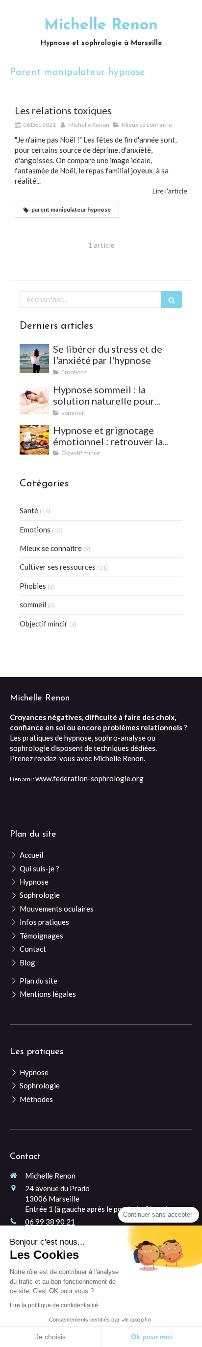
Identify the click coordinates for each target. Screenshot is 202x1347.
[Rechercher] (171, 299)
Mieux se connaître (51, 548)
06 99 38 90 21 (50, 1221)
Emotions (35, 529)
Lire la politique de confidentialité (54, 1305)
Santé (29, 510)
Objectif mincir (44, 623)
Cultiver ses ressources (58, 566)
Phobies (33, 585)
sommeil (33, 604)
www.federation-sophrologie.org (89, 778)
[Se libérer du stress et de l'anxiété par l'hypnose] (34, 358)
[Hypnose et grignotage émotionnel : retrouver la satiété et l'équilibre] (34, 440)
